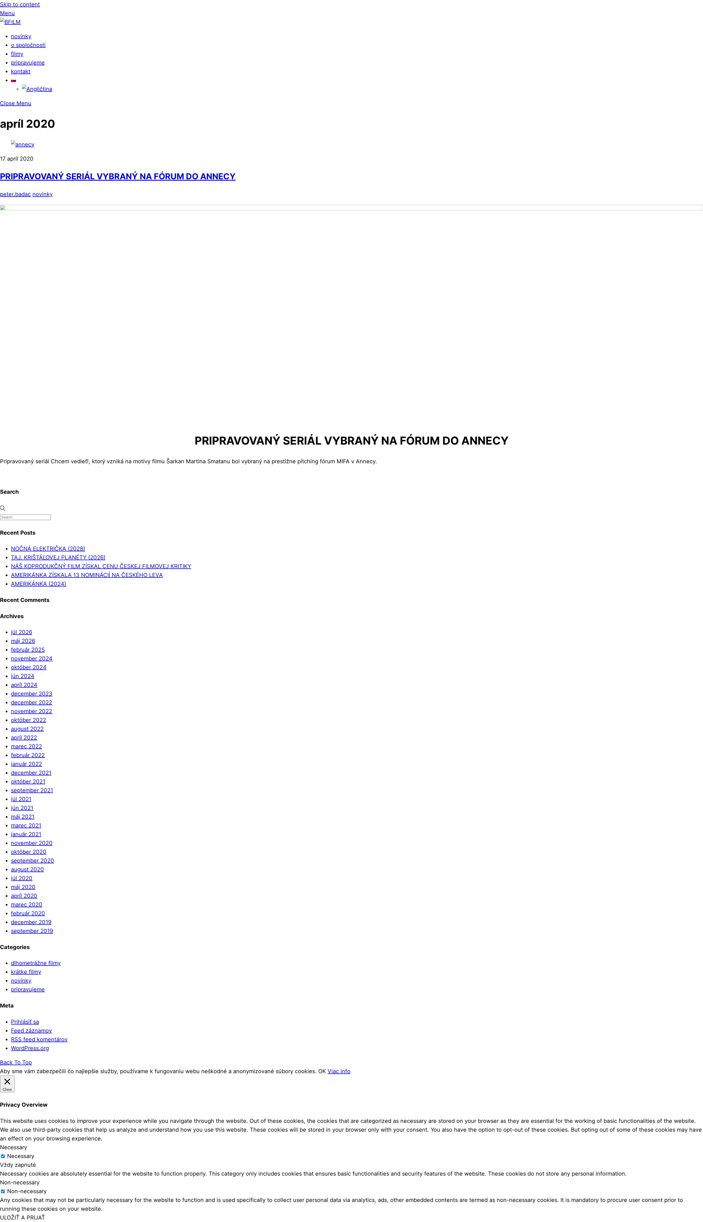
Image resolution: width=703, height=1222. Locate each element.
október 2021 (28, 781)
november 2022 (31, 711)
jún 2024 (22, 676)
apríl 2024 (24, 685)
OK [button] (322, 1071)
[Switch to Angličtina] (37, 89)
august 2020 (27, 869)
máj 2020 (23, 887)
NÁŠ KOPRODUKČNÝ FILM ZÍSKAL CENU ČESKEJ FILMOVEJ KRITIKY (101, 566)
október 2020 (28, 852)
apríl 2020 (24, 895)
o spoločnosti (28, 45)
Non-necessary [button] (20, 1182)
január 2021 (26, 834)
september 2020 (32, 860)
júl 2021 (21, 799)
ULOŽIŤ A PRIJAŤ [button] (22, 1217)
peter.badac (15, 194)
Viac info (339, 1071)
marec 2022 (26, 746)
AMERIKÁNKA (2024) (38, 584)
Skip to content (20, 4)
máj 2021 (22, 816)
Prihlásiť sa (25, 1022)
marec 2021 (26, 825)
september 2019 (32, 931)
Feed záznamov (31, 1030)
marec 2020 (26, 904)
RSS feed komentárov (39, 1039)
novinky (21, 36)
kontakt (20, 71)
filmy (17, 54)
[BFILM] (10, 22)
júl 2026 (21, 632)
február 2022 (28, 755)
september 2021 (32, 790)
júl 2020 (21, 878)
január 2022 (26, 764)
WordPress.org (30, 1048)
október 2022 (28, 720)
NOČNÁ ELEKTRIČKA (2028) (48, 548)
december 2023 (31, 693)
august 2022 (27, 729)
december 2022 (31, 702)
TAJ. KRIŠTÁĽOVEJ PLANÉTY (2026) (58, 557)
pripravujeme (28, 62)
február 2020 (28, 913)
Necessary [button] (13, 1147)
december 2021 (31, 772)
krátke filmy (26, 972)
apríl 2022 (24, 737)
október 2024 (28, 667)
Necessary (20, 1156)
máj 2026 (23, 641)
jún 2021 (22, 808)
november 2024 (31, 658)
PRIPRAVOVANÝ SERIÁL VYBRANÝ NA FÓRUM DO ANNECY (118, 176)
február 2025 (28, 649)
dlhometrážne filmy (36, 963)
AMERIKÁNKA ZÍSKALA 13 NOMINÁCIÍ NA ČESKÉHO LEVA (87, 575)
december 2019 (31, 922)
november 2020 (31, 843)
